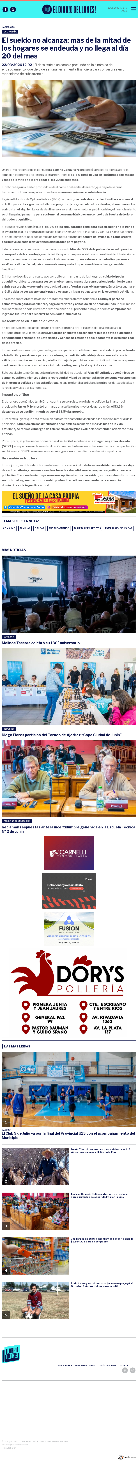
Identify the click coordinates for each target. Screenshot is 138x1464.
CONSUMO (9, 528)
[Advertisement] (69, 1411)
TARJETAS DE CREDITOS (87, 528)
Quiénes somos (107, 1365)
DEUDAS (39, 528)
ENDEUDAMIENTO (59, 528)
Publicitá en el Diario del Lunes (76, 1365)
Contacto (126, 1365)
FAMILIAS (25, 528)
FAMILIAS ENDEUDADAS (118, 528)
